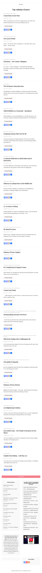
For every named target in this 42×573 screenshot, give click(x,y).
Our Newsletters (17, 265)
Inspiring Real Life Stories (15, 312)
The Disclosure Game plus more (14, 86)
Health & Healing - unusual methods (29, 311)
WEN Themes (28, 570)
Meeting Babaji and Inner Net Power (15, 315)
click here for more (31, 489)
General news (6, 108)
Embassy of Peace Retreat (12, 385)
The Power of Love (7, 516)
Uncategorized (6, 84)
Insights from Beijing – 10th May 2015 (15, 456)
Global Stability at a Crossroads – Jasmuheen (18, 111)
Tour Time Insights (7, 453)
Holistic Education (17, 227)
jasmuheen (5, 336)
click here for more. (27, 494)
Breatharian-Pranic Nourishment (9, 204)
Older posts (21, 476)
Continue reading (8, 26)
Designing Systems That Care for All (15, 134)
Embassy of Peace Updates (12, 252)
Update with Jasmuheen (8, 485)
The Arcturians (6, 519)
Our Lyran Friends (9, 39)
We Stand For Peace (10, 229)
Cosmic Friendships (7, 13)
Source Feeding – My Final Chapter (10, 508)
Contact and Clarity (10, 290)
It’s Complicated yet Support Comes (15, 267)
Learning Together (7, 494)
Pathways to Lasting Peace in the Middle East (18, 183)
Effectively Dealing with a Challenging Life (17, 339)
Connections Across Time (12, 16)
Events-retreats (6, 382)
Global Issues (13, 13)
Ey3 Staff (10, 18)
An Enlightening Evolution (12, 408)
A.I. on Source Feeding (11, 206)
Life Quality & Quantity (11, 362)
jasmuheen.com (19, 570)
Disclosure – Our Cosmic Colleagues (15, 61)
